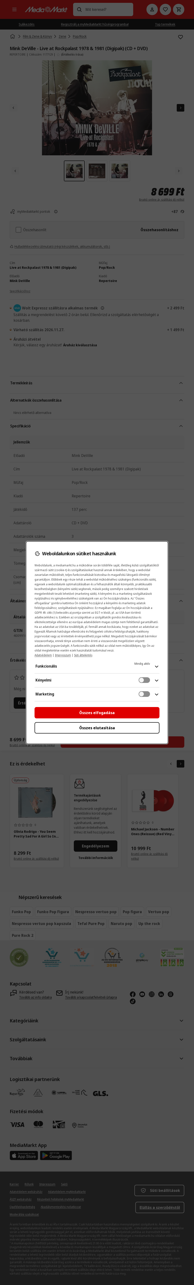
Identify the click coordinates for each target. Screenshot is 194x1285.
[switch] (144, 680)
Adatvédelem (43, 655)
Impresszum (63, 655)
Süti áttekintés (83, 655)
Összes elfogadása (97, 712)
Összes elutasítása (97, 727)
